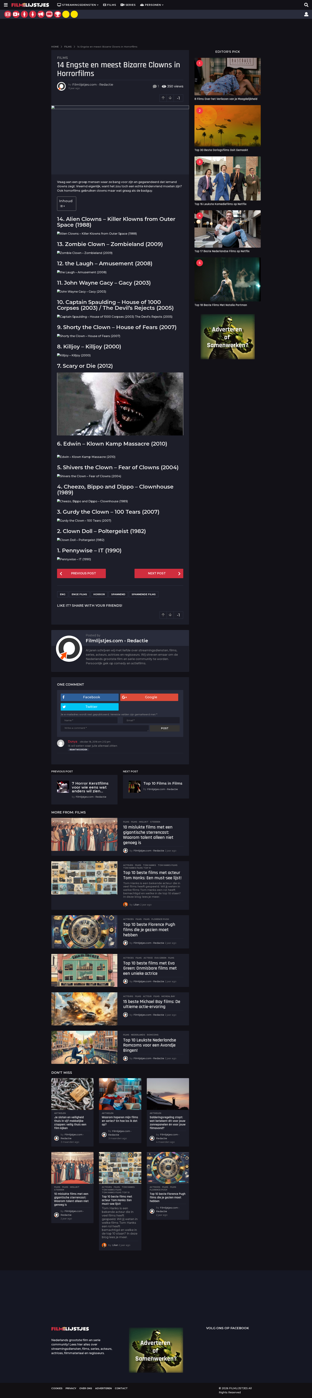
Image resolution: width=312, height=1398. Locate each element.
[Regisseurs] (41, 14)
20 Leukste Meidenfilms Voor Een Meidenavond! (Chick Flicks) (286, 1305)
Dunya (72, 741)
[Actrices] (32, 14)
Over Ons (85, 1388)
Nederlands (138, 1035)
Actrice (148, 958)
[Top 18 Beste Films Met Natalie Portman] (227, 279)
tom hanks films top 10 (137, 868)
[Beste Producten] (57, 14)
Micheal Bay (168, 996)
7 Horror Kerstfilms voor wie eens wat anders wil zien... (90, 787)
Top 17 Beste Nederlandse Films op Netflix (222, 251)
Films (111, 5)
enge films (79, 594)
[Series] (16, 14)
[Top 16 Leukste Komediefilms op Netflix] (227, 178)
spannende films (144, 594)
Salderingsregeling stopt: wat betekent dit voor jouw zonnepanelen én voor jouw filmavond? (167, 1122)
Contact (121, 1388)
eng (62, 594)
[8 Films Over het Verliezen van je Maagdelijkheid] (227, 76)
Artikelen (60, 1113)
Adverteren (103, 1388)
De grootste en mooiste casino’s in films (106, 1311)
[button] (6, 4)
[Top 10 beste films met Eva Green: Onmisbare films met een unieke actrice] (84, 970)
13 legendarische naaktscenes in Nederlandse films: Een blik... (177, 1313)
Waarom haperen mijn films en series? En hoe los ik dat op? (120, 1121)
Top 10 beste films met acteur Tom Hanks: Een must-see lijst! (152, 875)
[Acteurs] (24, 14)
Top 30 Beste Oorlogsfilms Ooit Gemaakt (221, 150)
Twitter (91, 707)
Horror (99, 594)
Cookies (56, 1388)
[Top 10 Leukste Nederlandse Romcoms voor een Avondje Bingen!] (84, 1047)
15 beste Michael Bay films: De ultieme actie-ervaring (151, 1004)
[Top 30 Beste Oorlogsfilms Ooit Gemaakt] (227, 125)
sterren (155, 822)
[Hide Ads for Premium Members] (74, 14)
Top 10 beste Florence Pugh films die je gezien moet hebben (149, 930)
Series (130, 5)
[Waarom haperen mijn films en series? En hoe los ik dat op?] (120, 1094)
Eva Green (160, 958)
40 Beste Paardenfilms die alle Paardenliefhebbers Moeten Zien (250, 1304)
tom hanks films (167, 865)
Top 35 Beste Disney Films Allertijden (141, 1305)
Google (151, 697)
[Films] (7, 14)
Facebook (91, 697)
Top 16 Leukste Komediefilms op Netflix (220, 204)
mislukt (143, 822)
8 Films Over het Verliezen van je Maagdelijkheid (225, 99)
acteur (147, 996)
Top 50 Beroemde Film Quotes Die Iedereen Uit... (69, 1305)
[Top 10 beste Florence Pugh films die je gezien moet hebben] (84, 931)
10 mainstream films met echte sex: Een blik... (214, 1311)
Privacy (71, 1388)
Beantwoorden (78, 749)
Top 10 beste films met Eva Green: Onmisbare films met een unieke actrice (150, 968)
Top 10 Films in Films (162, 783)
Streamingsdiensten (79, 5)
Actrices (128, 919)
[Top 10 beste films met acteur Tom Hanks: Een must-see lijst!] (84, 877)
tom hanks (149, 865)
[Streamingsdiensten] (49, 14)
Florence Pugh (160, 919)
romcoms (153, 1035)
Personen (153, 5)
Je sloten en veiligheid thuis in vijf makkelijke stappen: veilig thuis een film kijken (70, 1122)
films (134, 822)
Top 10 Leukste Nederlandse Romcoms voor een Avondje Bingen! (149, 1045)
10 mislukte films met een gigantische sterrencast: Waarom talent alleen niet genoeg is (148, 835)
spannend (118, 594)
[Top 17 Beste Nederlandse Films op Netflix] (227, 228)
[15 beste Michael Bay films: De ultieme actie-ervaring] (84, 1008)
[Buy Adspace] (66, 14)
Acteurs (128, 865)
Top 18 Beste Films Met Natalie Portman (220, 305)
